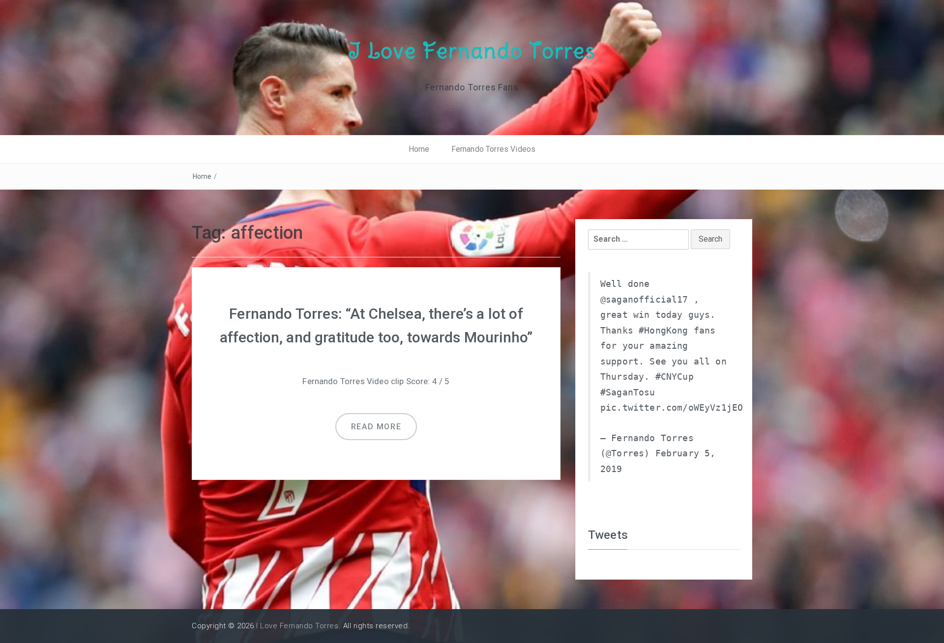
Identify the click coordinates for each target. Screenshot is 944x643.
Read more (376, 426)
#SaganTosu (627, 392)
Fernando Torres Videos (493, 149)
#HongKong (663, 330)
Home (419, 149)
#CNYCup (674, 377)
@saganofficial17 (644, 300)
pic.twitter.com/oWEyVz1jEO (671, 408)
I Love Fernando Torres (472, 50)
